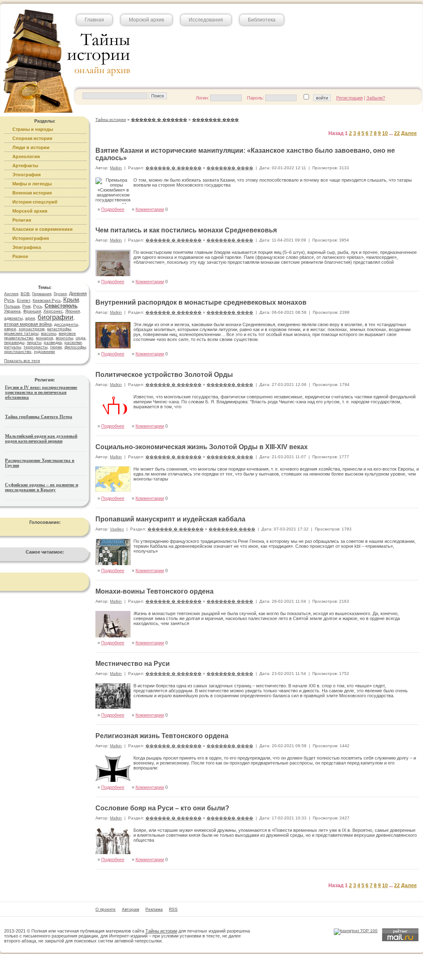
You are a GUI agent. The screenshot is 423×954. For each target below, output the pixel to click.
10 (385, 133)
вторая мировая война (28, 324)
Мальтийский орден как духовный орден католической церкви (41, 438)
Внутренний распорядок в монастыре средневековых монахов (201, 302)
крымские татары (21, 333)
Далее (409, 133)
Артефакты (25, 165)
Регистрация (349, 97)
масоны (48, 333)
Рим (26, 306)
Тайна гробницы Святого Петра (38, 416)
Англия (11, 293)
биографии (56, 317)
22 (397, 133)
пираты (34, 342)
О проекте (105, 909)
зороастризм (32, 329)
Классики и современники (42, 229)
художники (44, 351)
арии (30, 318)
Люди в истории (31, 147)
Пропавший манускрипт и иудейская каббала (170, 519)
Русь (37, 306)
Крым (71, 299)
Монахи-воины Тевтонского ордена (154, 591)
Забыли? (375, 97)
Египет (23, 300)
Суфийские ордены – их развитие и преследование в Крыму (41, 487)
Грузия (60, 293)
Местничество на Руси (132, 663)
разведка (53, 342)
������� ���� (230, 168)
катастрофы (59, 329)
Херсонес (53, 311)
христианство (17, 351)
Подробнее (112, 209)
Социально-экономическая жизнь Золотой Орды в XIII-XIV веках (201, 446)
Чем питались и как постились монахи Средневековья (186, 230)
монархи (44, 338)
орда (81, 338)
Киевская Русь (47, 300)
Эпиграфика (26, 247)
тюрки (56, 347)
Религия (21, 220)
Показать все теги (22, 360)
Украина (12, 311)
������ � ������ (173, 168)
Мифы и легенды (32, 183)
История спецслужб (34, 201)
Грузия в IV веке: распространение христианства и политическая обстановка (41, 392)
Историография (30, 238)
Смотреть (400, 200)
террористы (36, 347)
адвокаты (13, 318)
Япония (72, 311)
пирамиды (14, 342)
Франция (32, 311)
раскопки (73, 342)
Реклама (154, 909)
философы (75, 347)
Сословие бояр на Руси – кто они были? (162, 808)
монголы (64, 338)
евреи (10, 329)
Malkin (116, 168)
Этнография (26, 174)
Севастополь (61, 306)
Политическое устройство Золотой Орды (164, 374)
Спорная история (32, 138)
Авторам (130, 909)
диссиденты (66, 324)
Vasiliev (117, 529)
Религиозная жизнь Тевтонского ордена (161, 735)
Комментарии (149, 209)
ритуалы (12, 347)
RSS (173, 909)
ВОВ (25, 293)
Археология (26, 156)
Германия (41, 293)
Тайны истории (161, 930)
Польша (12, 306)
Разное (20, 256)
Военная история (32, 192)
